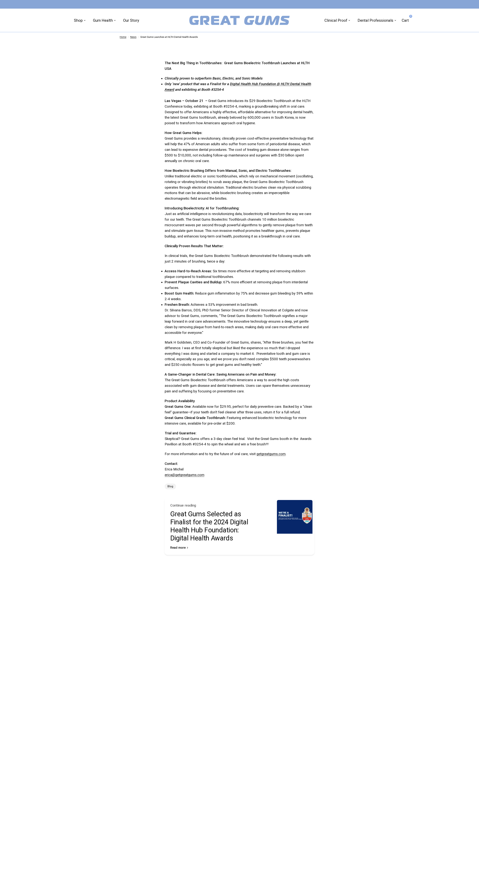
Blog (170, 486)
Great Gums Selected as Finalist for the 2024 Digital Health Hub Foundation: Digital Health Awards (209, 526)
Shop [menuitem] (78, 20)
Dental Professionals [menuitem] (375, 20)
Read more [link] (178, 547)
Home (123, 37)
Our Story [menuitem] (131, 20)
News (133, 37)
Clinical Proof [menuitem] (335, 20)
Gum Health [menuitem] (103, 20)
